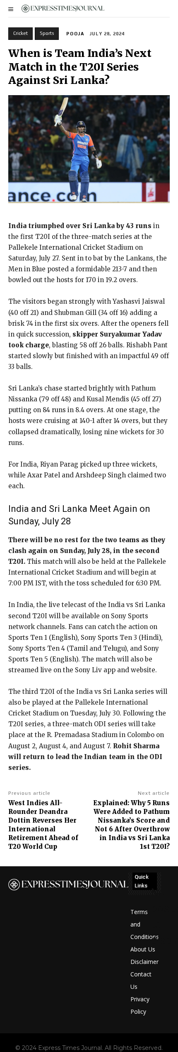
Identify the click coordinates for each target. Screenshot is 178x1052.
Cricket (20, 33)
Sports (47, 33)
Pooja (75, 33)
